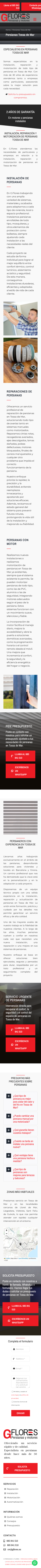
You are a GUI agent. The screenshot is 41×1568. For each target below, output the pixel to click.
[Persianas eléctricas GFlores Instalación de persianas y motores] (15, 14)
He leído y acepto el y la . (19, 1395)
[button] (20, 1101)
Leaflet (7, 1258)
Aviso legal (10, 1561)
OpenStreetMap (23, 1258)
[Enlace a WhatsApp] (35, 1563)
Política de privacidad (23, 1561)
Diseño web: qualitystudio (26, 1564)
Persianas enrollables (29, 1559)
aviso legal (14, 1395)
